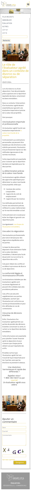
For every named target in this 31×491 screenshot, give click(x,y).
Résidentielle (8, 485)
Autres (5, 27)
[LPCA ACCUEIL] (8, 4)
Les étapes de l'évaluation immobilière (13, 225)
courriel (14, 380)
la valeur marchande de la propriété (12, 133)
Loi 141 (5, 30)
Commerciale (21, 485)
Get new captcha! (8, 459)
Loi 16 (4, 33)
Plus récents (8, 17)
